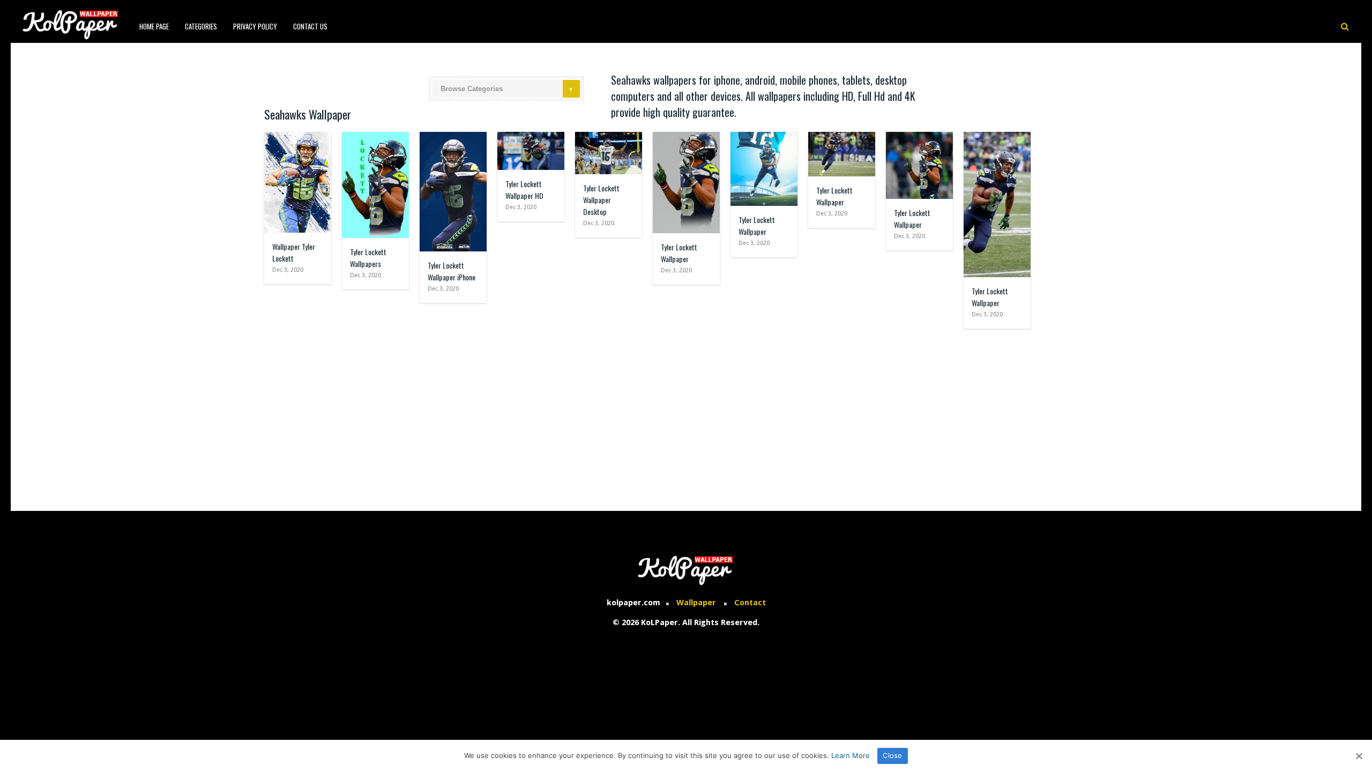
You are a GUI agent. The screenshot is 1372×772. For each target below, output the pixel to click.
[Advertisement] (686, 414)
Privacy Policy (255, 26)
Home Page (154, 26)
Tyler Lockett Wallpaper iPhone (451, 271)
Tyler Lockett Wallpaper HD (524, 189)
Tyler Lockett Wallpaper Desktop (601, 199)
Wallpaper (696, 602)
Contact (750, 602)
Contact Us (310, 26)
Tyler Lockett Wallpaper (679, 252)
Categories (201, 26)
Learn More (850, 755)
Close (892, 755)
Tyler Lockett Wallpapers (368, 257)
